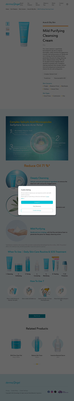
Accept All (37, 202)
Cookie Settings (37, 210)
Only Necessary (37, 206)
